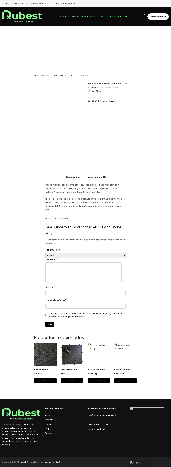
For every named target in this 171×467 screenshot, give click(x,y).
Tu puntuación (53, 250)
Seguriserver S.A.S (51, 462)
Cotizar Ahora (95, 91)
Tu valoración (53, 259)
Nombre (50, 287)
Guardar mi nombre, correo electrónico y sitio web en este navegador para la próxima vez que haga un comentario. (86, 315)
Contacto (123, 16)
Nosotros (74, 16)
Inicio (63, 16)
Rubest (23, 462)
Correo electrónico (55, 300)
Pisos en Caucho (49, 75)
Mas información (158, 16)
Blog (101, 16)
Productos (88, 16)
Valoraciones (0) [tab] (97, 177)
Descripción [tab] (73, 177)
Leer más (45, 380)
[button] (95, 17)
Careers (48, 433)
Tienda (111, 16)
